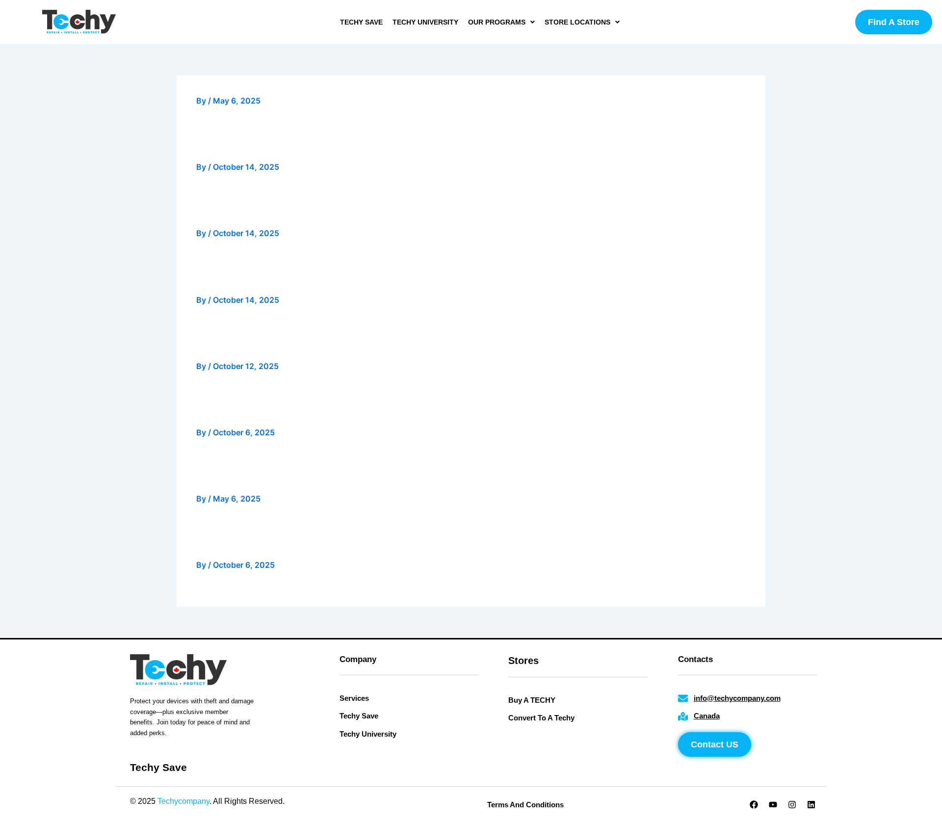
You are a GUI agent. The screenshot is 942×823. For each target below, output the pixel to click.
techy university (425, 22)
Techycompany (183, 801)
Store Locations (577, 22)
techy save (361, 22)
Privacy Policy (311, 801)
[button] (501, 22)
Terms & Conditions (376, 801)
